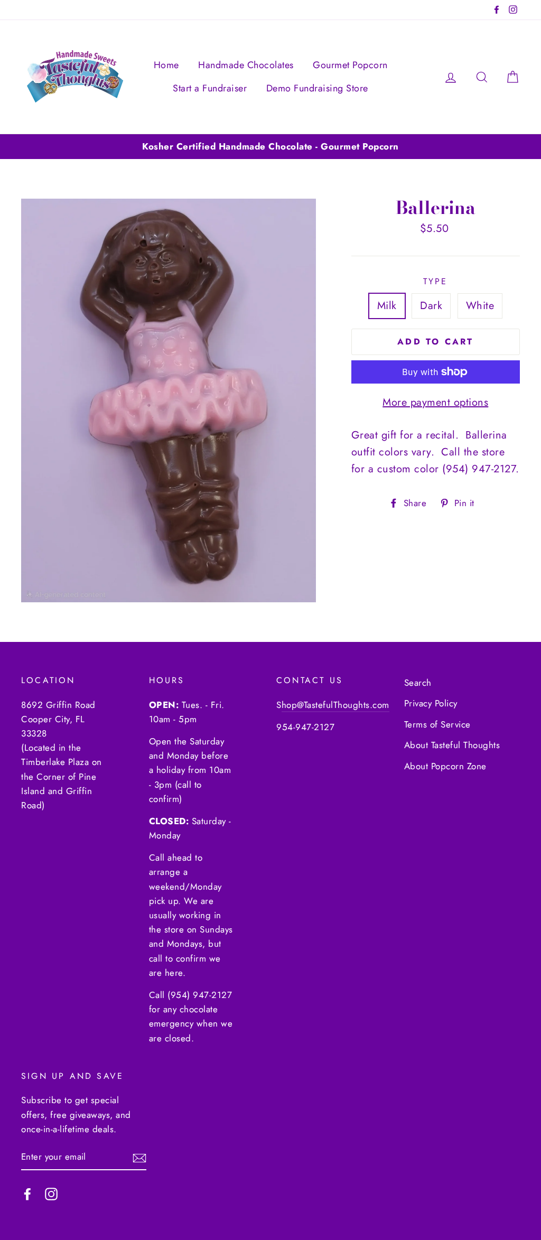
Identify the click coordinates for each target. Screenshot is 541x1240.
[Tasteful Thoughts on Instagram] (51, 1193)
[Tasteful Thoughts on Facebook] (27, 1193)
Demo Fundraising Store (317, 88)
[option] (270, 146)
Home (166, 65)
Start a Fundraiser (210, 88)
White (480, 305)
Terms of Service (437, 724)
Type (435, 281)
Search (418, 682)
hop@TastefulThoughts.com (335, 704)
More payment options (435, 402)
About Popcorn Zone (445, 766)
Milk (387, 305)
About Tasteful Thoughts (452, 745)
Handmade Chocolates (246, 65)
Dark (431, 305)
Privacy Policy (431, 703)
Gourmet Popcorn (350, 65)
